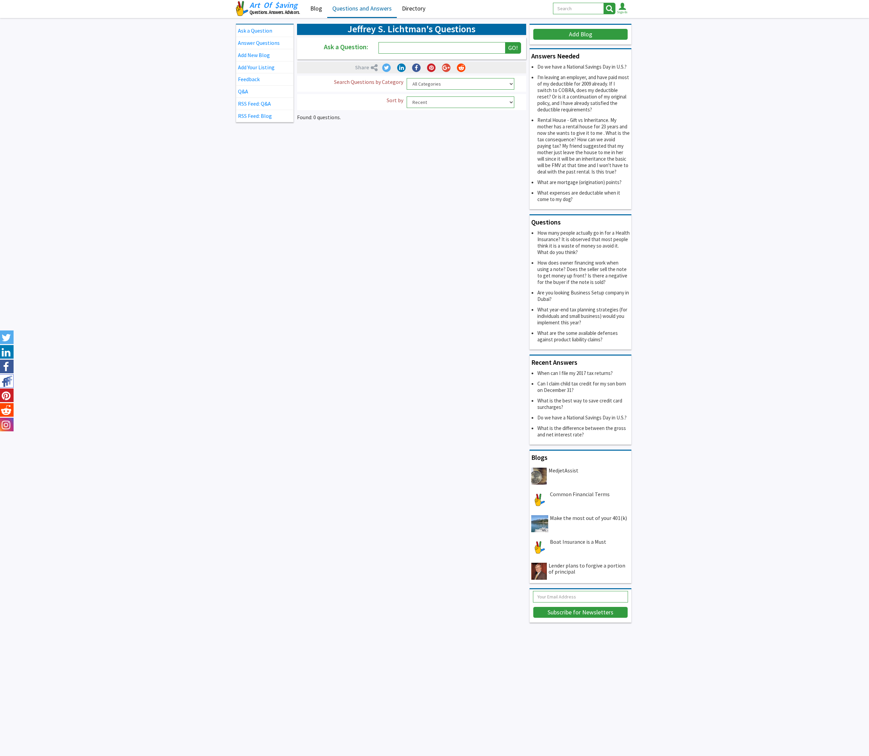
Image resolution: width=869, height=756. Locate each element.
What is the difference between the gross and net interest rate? (581, 431)
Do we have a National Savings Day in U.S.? (582, 67)
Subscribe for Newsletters (580, 612)
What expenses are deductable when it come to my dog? (578, 196)
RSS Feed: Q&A (254, 103)
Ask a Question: (346, 46)
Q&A (243, 91)
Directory (413, 8)
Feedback (249, 79)
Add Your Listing (256, 67)
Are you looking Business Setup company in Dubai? (583, 295)
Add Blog (580, 34)
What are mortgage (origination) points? (579, 182)
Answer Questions (259, 42)
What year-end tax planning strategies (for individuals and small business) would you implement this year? (582, 316)
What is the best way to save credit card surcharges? (579, 403)
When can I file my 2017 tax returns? (575, 373)
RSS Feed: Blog (255, 115)
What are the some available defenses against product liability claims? (577, 336)
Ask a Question (255, 30)
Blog (316, 8)
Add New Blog (254, 55)
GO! (513, 48)
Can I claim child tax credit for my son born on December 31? (581, 386)
